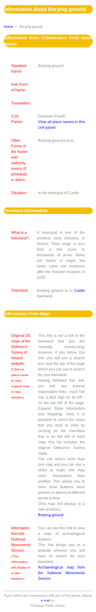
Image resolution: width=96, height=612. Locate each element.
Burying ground (50, 515)
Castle (79, 290)
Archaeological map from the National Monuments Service (61, 572)
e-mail (45, 600)
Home (8, 26)
